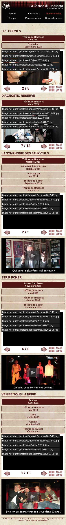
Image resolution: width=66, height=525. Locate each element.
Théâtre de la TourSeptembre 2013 (33, 182)
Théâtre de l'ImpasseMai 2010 (33, 408)
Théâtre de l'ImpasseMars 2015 (33, 103)
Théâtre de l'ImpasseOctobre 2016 (33, 160)
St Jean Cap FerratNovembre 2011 (33, 284)
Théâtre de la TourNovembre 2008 (33, 306)
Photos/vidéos (53, 13)
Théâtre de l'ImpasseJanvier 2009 (33, 299)
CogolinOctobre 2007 (33, 423)
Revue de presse (53, 18)
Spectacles (32, 13)
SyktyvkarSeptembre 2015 (33, 45)
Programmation (33, 18)
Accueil (12, 13)
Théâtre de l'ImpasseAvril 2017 (33, 38)
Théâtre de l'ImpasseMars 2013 (33, 189)
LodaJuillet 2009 (33, 416)
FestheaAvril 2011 (33, 401)
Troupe (12, 18)
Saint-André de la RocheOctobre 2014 (33, 167)
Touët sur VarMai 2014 (33, 175)
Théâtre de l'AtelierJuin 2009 (33, 291)
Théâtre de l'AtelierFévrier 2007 (33, 430)
